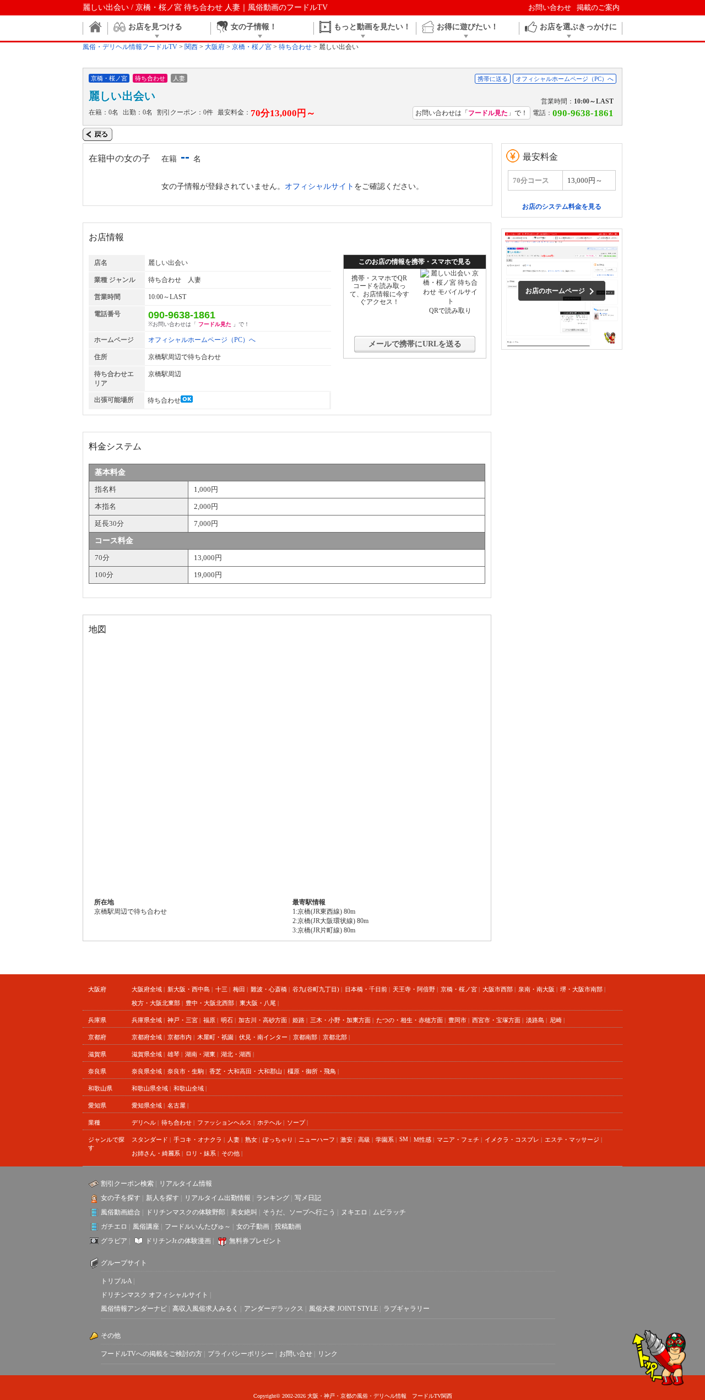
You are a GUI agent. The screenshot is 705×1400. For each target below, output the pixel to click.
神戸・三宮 (182, 1020)
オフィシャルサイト (319, 186)
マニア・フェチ (458, 1139)
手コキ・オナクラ (197, 1139)
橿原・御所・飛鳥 (312, 1071)
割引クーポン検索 (127, 1183)
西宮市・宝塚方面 (496, 1020)
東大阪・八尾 (258, 1003)
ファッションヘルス (224, 1122)
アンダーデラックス (273, 1308)
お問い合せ (295, 1354)
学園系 (385, 1139)
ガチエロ (114, 1226)
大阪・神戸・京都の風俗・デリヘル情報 (356, 1396)
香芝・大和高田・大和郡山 (245, 1071)
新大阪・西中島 (188, 989)
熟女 (251, 1139)
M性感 (422, 1139)
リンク (328, 1354)
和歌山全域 (188, 1088)
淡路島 (535, 1020)
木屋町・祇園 (215, 1037)
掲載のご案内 (598, 7)
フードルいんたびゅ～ (198, 1226)
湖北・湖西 (236, 1054)
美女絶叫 (244, 1212)
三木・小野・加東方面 (340, 1020)
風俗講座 (146, 1226)
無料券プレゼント (255, 1241)
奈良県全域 (147, 1071)
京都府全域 (147, 1037)
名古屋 (176, 1105)
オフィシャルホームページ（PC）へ (565, 78)
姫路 (298, 1020)
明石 (227, 1020)
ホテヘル (269, 1122)
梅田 (239, 989)
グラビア (114, 1241)
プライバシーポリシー (241, 1354)
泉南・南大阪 (536, 989)
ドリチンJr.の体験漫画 (178, 1241)
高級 (364, 1139)
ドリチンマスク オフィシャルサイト (154, 1295)
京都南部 (305, 1037)
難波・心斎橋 (269, 989)
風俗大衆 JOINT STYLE (343, 1308)
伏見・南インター (263, 1037)
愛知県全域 (147, 1105)
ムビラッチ (389, 1212)
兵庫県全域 (147, 1020)
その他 (230, 1153)
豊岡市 (457, 1020)
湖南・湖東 (200, 1054)
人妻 (233, 1139)
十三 (221, 989)
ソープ (296, 1122)
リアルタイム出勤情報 (218, 1198)
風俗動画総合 (120, 1212)
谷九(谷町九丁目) (315, 989)
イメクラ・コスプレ (512, 1139)
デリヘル (144, 1122)
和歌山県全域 (150, 1088)
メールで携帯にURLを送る (415, 344)
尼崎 (556, 1020)
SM (403, 1139)
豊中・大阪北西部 (210, 1003)
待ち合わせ (176, 1122)
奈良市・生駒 (185, 1071)
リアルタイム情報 (185, 1183)
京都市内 (179, 1037)
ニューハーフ (317, 1139)
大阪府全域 (147, 989)
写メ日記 (308, 1198)
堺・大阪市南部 (581, 989)
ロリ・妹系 (201, 1153)
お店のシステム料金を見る (561, 206)
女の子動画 (252, 1226)
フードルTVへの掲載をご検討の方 (151, 1354)
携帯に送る (493, 78)
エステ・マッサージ (572, 1139)
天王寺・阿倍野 (414, 989)
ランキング (272, 1198)
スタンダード (150, 1139)
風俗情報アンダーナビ (134, 1308)
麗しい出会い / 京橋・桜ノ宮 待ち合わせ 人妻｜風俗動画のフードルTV (205, 7)
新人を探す (162, 1198)
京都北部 (335, 1037)
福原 (209, 1020)
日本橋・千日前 (366, 989)
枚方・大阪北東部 (156, 1003)
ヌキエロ (354, 1212)
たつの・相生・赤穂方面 (409, 1020)
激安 (346, 1139)
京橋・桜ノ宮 (459, 989)
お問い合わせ (549, 7)
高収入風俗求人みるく (205, 1308)
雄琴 (173, 1054)
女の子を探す (120, 1198)
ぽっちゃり (278, 1139)
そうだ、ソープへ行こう (299, 1212)
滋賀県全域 (147, 1054)
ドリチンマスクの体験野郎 (185, 1212)
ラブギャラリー (406, 1308)
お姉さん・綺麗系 (156, 1153)
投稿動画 (288, 1226)
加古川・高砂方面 (262, 1020)
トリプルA (116, 1281)
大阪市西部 (497, 989)
